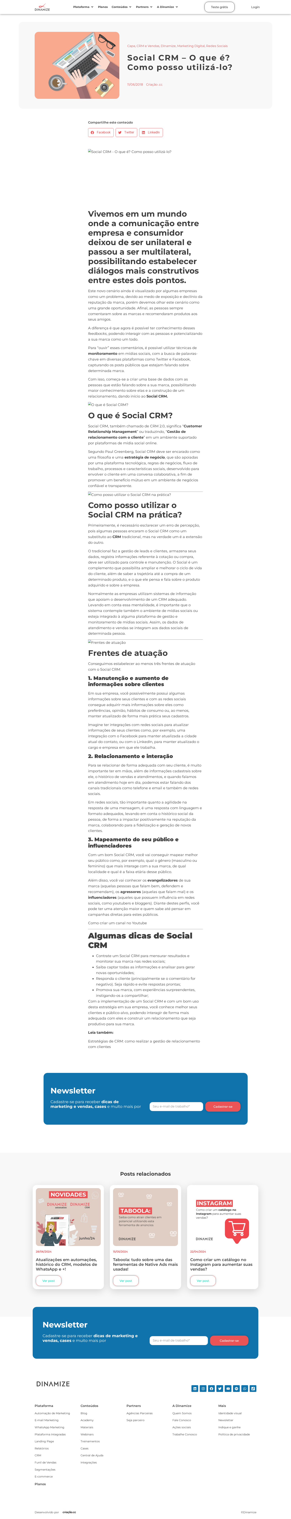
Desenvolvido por (47, 1512)
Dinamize (168, 46)
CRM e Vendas (148, 46)
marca (118, 302)
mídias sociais (179, 611)
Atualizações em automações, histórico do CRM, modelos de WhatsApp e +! (66, 1264)
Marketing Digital (191, 46)
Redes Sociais (217, 46)
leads (144, 551)
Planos (40, 1484)
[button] (83, 7)
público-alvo (117, 1013)
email (157, 788)
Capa (131, 46)
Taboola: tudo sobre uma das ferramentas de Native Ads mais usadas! (145, 1264)
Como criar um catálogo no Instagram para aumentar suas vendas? (221, 1264)
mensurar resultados (167, 956)
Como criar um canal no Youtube (117, 923)
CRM (154, 426)
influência (168, 897)
